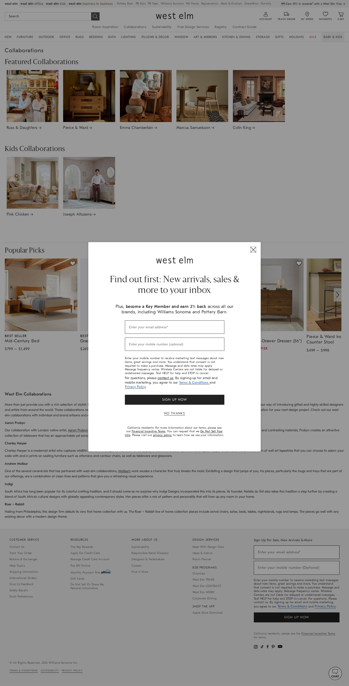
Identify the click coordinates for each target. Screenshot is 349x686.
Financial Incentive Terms (148, 431)
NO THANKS (174, 413)
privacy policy (162, 435)
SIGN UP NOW (174, 400)
